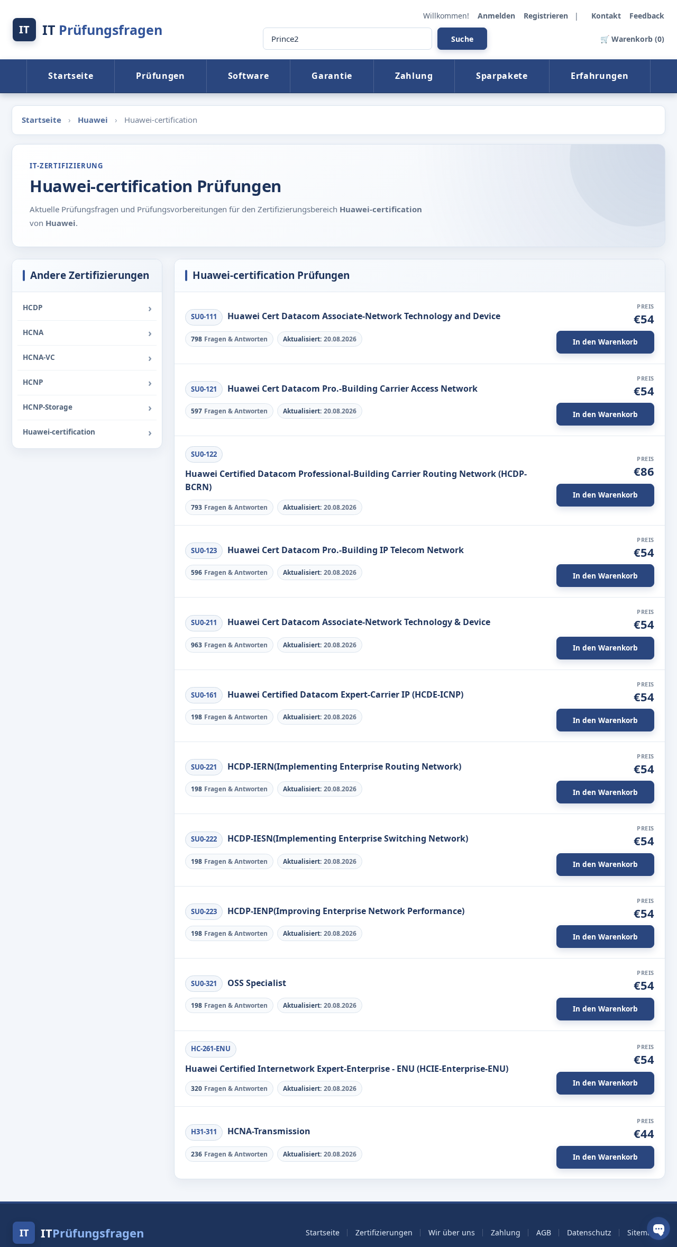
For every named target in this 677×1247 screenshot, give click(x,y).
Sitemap (641, 1232)
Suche (462, 39)
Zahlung (414, 76)
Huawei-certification (59, 432)
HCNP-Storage (47, 407)
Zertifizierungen (384, 1232)
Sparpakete (502, 76)
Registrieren (547, 16)
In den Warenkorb (605, 342)
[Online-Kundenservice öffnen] (658, 1228)
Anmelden (497, 16)
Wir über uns (451, 1232)
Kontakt (607, 16)
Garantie (332, 76)
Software (248, 76)
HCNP (33, 382)
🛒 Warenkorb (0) (632, 39)
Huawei (94, 119)
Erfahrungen (600, 76)
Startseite (70, 76)
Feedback (646, 16)
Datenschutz (589, 1232)
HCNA (33, 332)
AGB (543, 1232)
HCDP (32, 307)
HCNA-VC (39, 357)
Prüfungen (160, 76)
